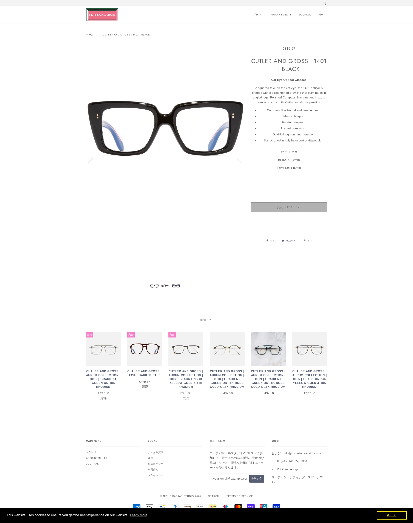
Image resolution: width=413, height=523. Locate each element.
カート (322, 14)
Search (213, 496)
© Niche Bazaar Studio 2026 (180, 496)
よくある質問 (155, 452)
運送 (150, 458)
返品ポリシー (155, 463)
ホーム (90, 34)
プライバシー (155, 475)
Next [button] (237, 162)
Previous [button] (93, 162)
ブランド (258, 14)
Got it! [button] (391, 515)
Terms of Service (240, 496)
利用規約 (153, 469)
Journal (305, 14)
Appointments (281, 14)
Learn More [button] (138, 515)
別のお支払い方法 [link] (289, 230)
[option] (165, 162)
